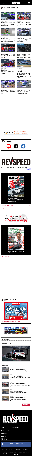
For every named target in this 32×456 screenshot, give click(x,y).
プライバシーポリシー (7, 449)
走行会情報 (4, 433)
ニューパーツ (13, 427)
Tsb (20, 60)
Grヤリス (5, 14)
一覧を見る (26, 404)
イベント (22, 427)
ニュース (3, 427)
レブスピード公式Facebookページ (17, 443)
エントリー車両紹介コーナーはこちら (11, 321)
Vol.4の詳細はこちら (7, 256)
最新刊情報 (4, 439)
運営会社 (27, 449)
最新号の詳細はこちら (7, 205)
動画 (5, 12)
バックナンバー (6, 208)
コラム (18, 427)
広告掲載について (20, 449)
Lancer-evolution (5, 16)
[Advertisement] (16, 113)
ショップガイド (5, 430)
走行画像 (3, 436)
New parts (20, 44)
